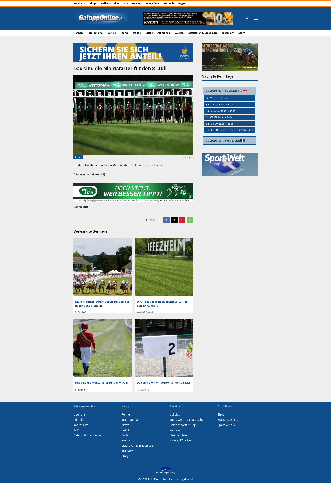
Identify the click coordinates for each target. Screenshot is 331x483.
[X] (174, 220)
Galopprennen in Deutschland (224, 90)
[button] (247, 18)
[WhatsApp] (190, 220)
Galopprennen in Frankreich (223, 140)
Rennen (78, 157)
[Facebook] (166, 220)
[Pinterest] (182, 220)
